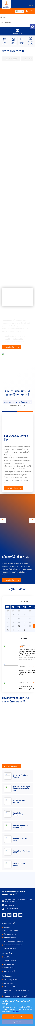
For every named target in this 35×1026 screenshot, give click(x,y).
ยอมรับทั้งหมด (17, 1016)
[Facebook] (4, 915)
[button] (32, 26)
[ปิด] (33, 999)
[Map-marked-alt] (20, 915)
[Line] (9, 915)
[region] (17, 1012)
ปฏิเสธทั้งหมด (17, 1022)
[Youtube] (15, 915)
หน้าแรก (3, 17)
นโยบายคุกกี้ (15, 1011)
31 (8, 630)
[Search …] (27, 11)
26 (19, 626)
